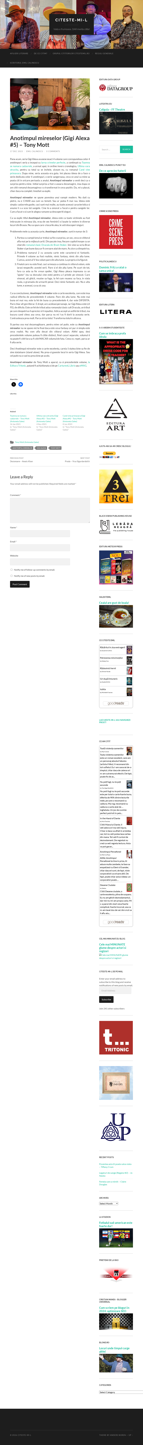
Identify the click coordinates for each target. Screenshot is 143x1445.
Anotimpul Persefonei (110, 851)
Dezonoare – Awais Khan (21, 460)
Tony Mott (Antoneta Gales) (27, 442)
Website (14, 555)
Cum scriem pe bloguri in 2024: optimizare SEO (114, 1309)
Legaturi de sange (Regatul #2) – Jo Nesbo (115, 1174)
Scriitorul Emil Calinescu (24, 63)
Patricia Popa (106, 855)
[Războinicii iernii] (129, 673)
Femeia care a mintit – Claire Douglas (112, 1183)
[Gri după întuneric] (129, 684)
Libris (72, 365)
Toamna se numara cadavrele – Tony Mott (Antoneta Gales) (19, 418)
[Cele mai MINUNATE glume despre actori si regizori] (116, 958)
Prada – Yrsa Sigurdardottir (77, 460)
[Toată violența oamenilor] (129, 754)
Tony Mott (56, 448)
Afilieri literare (19, 53)
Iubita (103, 689)
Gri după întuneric (109, 678)
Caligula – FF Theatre (112, 109)
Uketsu (104, 888)
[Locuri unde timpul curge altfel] (116, 1371)
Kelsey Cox (105, 661)
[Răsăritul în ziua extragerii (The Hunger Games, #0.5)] (129, 653)
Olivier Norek (106, 671)
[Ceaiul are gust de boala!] (116, 626)
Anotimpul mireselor (22, 448)
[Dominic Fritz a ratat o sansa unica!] (116, 291)
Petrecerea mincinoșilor (111, 657)
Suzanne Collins (107, 650)
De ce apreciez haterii (112, 170)
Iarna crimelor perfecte (53, 162)
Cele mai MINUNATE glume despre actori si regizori (112, 948)
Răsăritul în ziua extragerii (112, 647)
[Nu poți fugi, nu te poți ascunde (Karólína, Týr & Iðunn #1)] (129, 787)
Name (13, 527)
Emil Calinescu (34, 151)
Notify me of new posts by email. (29, 575)
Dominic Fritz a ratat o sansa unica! (112, 269)
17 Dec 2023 (16, 151)
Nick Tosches (106, 821)
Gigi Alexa (41, 448)
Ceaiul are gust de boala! (114, 602)
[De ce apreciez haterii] (116, 197)
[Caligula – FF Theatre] (116, 133)
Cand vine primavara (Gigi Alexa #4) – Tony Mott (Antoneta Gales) (74, 418)
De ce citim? (40, 53)
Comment (15, 495)
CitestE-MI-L (71, 20)
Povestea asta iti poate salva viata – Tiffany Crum (115, 1165)
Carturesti (63, 365)
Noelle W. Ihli (106, 682)
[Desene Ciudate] (129, 891)
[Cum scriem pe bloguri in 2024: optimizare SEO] (116, 1329)
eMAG (83, 365)
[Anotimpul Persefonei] (129, 858)
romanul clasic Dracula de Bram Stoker (46, 244)
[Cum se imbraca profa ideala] (116, 383)
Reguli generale (104, 53)
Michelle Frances (107, 692)
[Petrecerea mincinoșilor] (129, 664)
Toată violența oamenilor (112, 748)
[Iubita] (129, 695)
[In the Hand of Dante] (129, 824)
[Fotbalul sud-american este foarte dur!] (116, 1246)
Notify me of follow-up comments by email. (34, 569)
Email (13, 541)
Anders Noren (118, 1435)
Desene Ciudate (107, 885)
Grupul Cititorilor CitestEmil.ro (71, 53)
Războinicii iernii (108, 668)
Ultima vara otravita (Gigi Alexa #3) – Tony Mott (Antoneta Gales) (47, 418)
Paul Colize (105, 751)
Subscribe (106, 999)
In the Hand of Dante (110, 818)
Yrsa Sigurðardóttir (108, 788)
